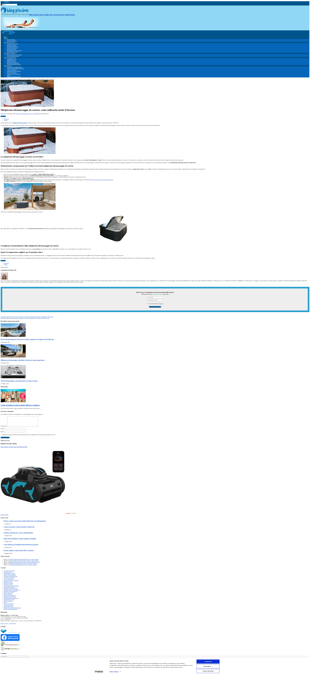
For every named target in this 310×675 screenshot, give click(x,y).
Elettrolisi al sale (11, 60)
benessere (5, 267)
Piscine (5, 38)
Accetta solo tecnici (208, 671)
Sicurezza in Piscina (12, 48)
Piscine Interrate (11, 39)
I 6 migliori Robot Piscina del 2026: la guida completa (23, 564)
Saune (8, 75)
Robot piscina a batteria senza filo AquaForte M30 (14, 447)
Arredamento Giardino (9, 53)
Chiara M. (3, 113)
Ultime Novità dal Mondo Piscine (15, 68)
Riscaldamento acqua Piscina (14, 50)
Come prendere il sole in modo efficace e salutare (20, 405)
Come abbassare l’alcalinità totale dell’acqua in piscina (21, 544)
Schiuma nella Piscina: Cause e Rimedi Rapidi (18, 533)
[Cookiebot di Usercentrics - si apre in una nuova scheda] (99, 672)
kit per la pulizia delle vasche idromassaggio (102, 179)
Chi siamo (6, 2)
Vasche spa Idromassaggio (13, 76)
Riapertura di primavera (13, 63)
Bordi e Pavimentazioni (13, 56)
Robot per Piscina (11, 49)
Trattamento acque (11, 59)
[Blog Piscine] (8, 34)
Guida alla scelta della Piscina (14, 67)
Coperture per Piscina (12, 43)
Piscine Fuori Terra (12, 41)
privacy (162, 303)
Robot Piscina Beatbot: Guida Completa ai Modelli (20, 538)
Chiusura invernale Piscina (14, 64)
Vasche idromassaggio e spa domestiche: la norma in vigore (19, 381)
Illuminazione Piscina (12, 46)
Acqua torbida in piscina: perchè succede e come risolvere (24, 559)
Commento (4, 426)
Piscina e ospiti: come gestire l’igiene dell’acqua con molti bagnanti (25, 521)
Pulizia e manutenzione (10, 57)
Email (3, 431)
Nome (3, 428)
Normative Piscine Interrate (14, 71)
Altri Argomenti (8, 65)
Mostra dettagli (114, 671)
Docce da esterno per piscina (14, 54)
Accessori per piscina (9, 42)
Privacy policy (4, 623)
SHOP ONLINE (4, 514)
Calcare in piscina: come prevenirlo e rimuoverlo (19, 527)
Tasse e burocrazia (11, 72)
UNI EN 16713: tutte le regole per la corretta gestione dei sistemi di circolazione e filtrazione (27, 316)
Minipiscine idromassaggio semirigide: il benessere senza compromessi (23, 360)
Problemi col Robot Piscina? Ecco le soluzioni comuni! (23, 563)
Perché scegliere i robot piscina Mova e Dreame (19, 550)
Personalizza (207, 666)
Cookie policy (12, 623)
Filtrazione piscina (11, 61)
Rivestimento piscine (12, 52)
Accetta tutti (208, 661)
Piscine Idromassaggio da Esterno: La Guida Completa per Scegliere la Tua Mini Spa (25, 318)
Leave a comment (33, 113)
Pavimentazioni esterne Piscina (11, 590)
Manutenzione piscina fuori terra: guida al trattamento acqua (24, 562)
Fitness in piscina (11, 45)
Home (5, 37)
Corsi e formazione (12, 69)
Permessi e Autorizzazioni (13, 74)
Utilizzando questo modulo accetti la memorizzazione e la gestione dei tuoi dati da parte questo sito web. (29, 434)
